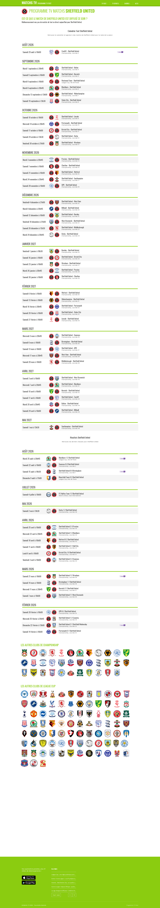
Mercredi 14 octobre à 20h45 (34, 123)
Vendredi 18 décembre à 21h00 (34, 221)
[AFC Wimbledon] (90, 719)
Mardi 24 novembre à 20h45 (33, 179)
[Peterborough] (25, 699)
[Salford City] (25, 739)
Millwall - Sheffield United (70, 207)
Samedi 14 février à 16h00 (32, 631)
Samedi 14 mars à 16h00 (32, 582)
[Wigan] (44, 758)
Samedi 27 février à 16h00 (32, 319)
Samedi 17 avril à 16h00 (32, 397)
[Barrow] (127, 758)
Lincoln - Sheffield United (70, 318)
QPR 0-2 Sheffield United (67, 611)
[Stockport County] (44, 739)
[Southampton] (118, 668)
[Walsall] (118, 719)
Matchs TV (36, 2)
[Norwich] (127, 658)
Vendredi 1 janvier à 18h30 (33, 251)
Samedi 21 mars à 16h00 (32, 576)
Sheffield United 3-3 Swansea (69, 558)
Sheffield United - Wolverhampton (73, 93)
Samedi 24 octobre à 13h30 (33, 136)
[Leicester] (62, 678)
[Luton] (99, 678)
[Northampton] (25, 758)
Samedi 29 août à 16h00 (32, 52)
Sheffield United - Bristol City (72, 256)
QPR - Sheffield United (69, 184)
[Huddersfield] (118, 678)
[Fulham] (81, 719)
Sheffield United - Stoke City (71, 312)
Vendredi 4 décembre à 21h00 (34, 202)
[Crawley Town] (34, 768)
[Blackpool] (62, 729)
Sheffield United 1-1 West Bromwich (71, 594)
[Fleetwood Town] (81, 699)
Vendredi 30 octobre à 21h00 (33, 143)
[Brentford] (118, 699)
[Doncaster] (90, 729)
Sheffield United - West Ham (71, 201)
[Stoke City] (34, 668)
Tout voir (56, 895)
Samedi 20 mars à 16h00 (32, 362)
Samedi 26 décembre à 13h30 (34, 228)
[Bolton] (71, 668)
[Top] (155, 904)
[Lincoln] (62, 658)
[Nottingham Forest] (99, 719)
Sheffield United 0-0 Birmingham (70, 470)
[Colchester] (127, 739)
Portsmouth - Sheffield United (72, 122)
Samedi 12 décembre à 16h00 (34, 215)
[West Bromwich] (62, 668)
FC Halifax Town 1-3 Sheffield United (71, 493)
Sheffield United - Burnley (70, 214)
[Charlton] (71, 658)
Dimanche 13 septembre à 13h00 (35, 94)
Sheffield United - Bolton (70, 67)
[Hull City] (127, 668)
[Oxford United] (34, 678)
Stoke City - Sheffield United (71, 100)
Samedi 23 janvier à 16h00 (33, 264)
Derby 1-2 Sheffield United (68, 510)
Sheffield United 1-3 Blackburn (69, 532)
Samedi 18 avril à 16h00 (32, 540)
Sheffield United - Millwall (70, 409)
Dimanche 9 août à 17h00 (32, 478)
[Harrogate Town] (90, 758)
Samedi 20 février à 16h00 (33, 313)
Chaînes (126, 3)
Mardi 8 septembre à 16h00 (33, 81)
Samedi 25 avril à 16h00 (32, 527)
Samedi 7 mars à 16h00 (31, 595)
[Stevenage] (71, 729)
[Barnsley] (34, 699)
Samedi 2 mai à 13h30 (31, 511)
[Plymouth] (81, 678)
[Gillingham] (25, 748)
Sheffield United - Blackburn (71, 383)
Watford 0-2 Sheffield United (69, 539)
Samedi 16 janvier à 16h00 (33, 257)
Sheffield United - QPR (69, 348)
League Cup (66, 82)
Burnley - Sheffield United (70, 250)
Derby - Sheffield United (70, 233)
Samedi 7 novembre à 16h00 (33, 166)
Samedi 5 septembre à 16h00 (34, 75)
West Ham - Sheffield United (71, 354)
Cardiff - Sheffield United (70, 51)
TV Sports (115, 3)
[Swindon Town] (44, 768)
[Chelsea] (62, 719)
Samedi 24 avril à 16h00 (32, 410)
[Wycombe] (99, 739)
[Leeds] (90, 678)
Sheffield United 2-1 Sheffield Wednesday (73, 624)
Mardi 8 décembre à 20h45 (33, 208)
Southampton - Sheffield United (72, 426)
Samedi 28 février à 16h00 (33, 612)
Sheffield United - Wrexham (71, 142)
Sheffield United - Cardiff (70, 396)
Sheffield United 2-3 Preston (68, 526)
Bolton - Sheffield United (70, 403)
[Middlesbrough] (53, 658)
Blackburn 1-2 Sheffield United (69, 457)
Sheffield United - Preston (70, 269)
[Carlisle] (25, 768)
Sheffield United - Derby (70, 135)
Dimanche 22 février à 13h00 (33, 625)
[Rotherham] (108, 678)
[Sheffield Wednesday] (25, 678)
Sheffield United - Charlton (71, 276)
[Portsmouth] (90, 668)
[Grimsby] (90, 739)
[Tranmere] (118, 758)
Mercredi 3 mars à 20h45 (32, 336)
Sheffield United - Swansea (71, 335)
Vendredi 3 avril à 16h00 (32, 559)
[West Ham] (81, 668)
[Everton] (71, 709)
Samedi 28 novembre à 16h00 (34, 185)
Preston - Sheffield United (70, 158)
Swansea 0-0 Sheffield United (69, 464)
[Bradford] (53, 699)
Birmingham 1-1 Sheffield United (70, 581)
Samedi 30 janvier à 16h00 (33, 277)
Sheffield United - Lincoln (70, 116)
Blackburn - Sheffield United (71, 87)
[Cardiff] (53, 668)
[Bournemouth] (108, 709)
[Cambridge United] (81, 729)
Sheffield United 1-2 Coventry (69, 617)
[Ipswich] (53, 678)
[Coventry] (44, 678)
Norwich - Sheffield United (70, 390)
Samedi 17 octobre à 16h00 (33, 130)
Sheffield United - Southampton (72, 178)
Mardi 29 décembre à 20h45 (33, 234)
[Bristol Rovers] (34, 748)
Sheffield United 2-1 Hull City (68, 545)
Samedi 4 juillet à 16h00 (32, 494)
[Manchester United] (34, 719)
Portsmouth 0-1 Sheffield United (70, 630)
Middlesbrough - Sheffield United (73, 361)
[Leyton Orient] (44, 699)
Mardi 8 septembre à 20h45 (33, 88)
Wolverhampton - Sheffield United (73, 299)
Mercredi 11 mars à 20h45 (32, 589)
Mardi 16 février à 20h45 (32, 306)
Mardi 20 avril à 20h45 (31, 404)
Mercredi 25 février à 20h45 (33, 618)
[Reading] (109, 699)
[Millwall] (25, 668)
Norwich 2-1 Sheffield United (68, 588)
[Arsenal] (25, 709)
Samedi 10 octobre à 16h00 (33, 117)
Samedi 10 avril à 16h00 (32, 391)
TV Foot (104, 3)
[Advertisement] (80, 803)
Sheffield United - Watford (71, 171)
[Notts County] (117, 748)
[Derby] (99, 658)
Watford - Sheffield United (71, 292)
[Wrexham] (25, 658)
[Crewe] (108, 739)
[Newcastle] (44, 709)
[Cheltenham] (71, 739)
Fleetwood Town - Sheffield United (73, 80)
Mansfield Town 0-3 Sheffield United (71, 477)
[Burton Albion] (44, 748)
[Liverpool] (127, 709)
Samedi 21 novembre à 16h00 (34, 172)
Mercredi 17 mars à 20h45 (32, 355)
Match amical (63, 495)
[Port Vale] (62, 758)
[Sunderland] (71, 678)
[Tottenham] (25, 719)
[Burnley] (108, 668)
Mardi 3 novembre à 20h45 (33, 159)
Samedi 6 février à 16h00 (32, 293)
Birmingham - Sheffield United (72, 341)
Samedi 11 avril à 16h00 (32, 546)
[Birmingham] (99, 668)
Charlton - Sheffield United (71, 165)
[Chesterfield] (99, 758)
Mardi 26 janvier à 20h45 (32, 270)
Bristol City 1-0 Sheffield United (69, 552)
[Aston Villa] (99, 699)
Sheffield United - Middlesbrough (73, 227)
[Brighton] (44, 719)
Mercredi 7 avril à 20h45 (32, 384)
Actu (136, 3)
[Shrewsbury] (34, 739)
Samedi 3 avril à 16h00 (31, 378)
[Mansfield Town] (53, 739)
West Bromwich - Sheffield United (73, 220)
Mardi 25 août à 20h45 (31, 458)
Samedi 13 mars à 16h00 (32, 349)
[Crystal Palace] (53, 709)
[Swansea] (44, 658)
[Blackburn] (81, 658)
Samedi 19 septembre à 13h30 (34, 101)
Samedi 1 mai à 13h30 (31, 427)
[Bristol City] (34, 658)
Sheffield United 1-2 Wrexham (69, 575)
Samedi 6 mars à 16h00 (31, 342)
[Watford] (90, 658)
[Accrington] (118, 739)
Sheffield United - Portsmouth (72, 305)
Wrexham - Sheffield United (71, 263)
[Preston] (44, 668)
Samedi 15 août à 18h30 (32, 471)
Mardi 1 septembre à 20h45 (33, 68)
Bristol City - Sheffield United (72, 129)
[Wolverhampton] (108, 658)
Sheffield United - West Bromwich (73, 377)
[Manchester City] (90, 709)
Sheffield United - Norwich (70, 74)
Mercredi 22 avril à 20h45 (32, 533)
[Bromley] (62, 739)
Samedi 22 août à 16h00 (32, 465)
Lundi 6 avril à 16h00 (31, 553)
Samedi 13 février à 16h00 (32, 300)
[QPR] (118, 658)
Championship (66, 53)
